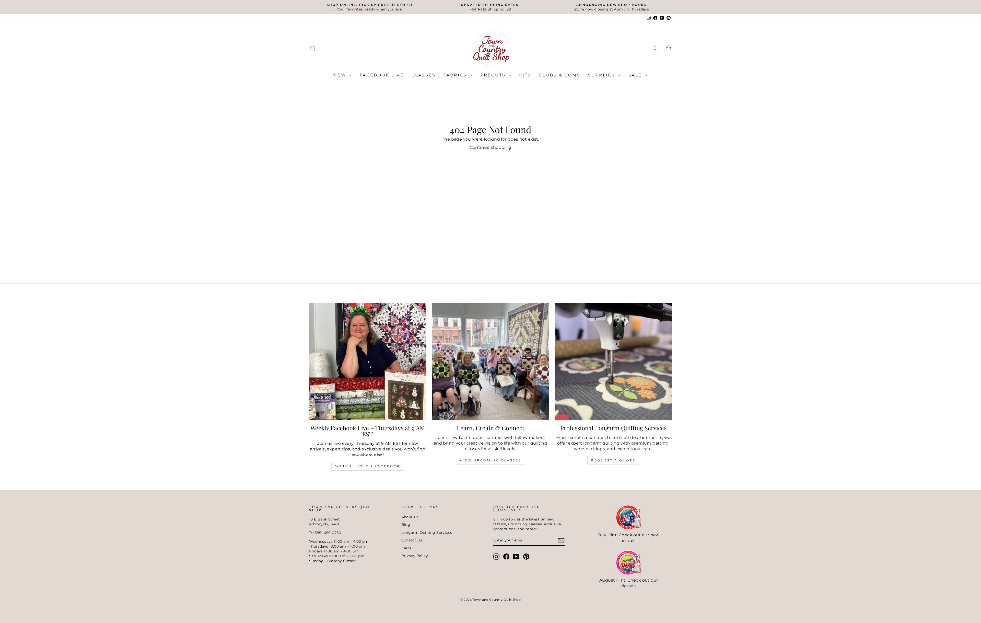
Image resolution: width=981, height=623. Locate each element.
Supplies (602, 75)
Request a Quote (613, 460)
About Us (410, 517)
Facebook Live (382, 75)
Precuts (494, 75)
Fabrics (456, 75)
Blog (406, 525)
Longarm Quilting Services (426, 532)
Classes (424, 75)
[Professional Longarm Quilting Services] (613, 361)
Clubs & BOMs (559, 75)
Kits (525, 75)
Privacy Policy (414, 556)
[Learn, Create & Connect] (490, 361)
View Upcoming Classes (490, 460)
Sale (636, 75)
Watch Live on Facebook (367, 466)
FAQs (406, 548)
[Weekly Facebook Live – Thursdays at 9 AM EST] (367, 361)
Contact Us (411, 540)
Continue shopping (490, 147)
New (340, 75)
